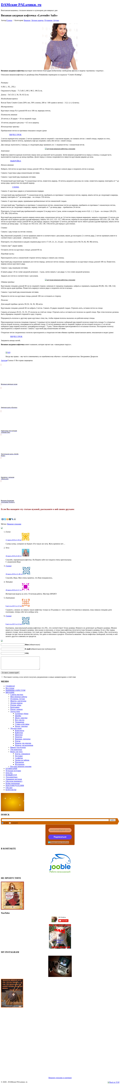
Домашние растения (14, 779)
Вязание (27, 20)
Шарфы (18, 716)
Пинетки (18, 737)
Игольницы (19, 764)
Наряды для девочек (23, 743)
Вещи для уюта (16, 752)
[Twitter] (5, 519)
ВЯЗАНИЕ (10, 692)
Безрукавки (14, 707)
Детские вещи (16, 728)
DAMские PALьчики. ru (21, 4)
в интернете (14, 823)
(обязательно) (32, 645)
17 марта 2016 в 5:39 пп (13, 540)
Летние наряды (37, 20)
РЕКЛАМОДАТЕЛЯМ (15, 785)
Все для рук (19, 720)
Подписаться (60, 837)
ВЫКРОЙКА (15, 161)
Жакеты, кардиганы (18, 701)
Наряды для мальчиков (24, 745)
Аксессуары (15, 711)
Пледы (17, 741)
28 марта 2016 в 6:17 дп (13, 590)
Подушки (19, 756)
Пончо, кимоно (16, 709)
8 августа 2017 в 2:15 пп (14, 624)
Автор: (3, 360)
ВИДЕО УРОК (15, 135)
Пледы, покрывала (22, 754)
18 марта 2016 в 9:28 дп (13, 556)
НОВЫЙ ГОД (11, 775)
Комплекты (19, 730)
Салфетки (19, 758)
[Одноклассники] (7, 519)
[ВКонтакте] (2, 519)
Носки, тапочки (21, 726)
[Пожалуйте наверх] (113, 1082)
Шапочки (19, 735)
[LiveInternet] (15, 519)
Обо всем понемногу (14, 781)
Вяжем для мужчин (18, 747)
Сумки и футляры (22, 724)
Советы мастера (16, 695)
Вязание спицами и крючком (60, 1078)
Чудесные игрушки (13, 771)
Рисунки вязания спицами (20, 766)
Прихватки (19, 762)
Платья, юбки (15, 705)
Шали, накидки (21, 718)
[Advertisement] (60, 1039)
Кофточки (19, 733)
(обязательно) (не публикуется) (40, 649)
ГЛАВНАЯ (10, 686)
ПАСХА (9, 773)
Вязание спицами (14, 524)
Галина (9, 20)
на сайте (6, 823)
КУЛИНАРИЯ (11, 769)
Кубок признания (13, 783)
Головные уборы (21, 714)
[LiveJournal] (12, 519)
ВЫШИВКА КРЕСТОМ (15, 690)
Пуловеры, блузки (51, 20)
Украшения (19, 722)
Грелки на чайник (22, 760)
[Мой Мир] (10, 519)
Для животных (16, 750)
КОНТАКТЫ (11, 790)
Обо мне (9, 788)
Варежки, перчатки (22, 739)
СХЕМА (15, 187)
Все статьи (10, 688)
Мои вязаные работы (18, 697)
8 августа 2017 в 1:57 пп (14, 606)
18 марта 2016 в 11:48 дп (14, 574)
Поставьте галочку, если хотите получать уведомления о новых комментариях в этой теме (40, 677)
